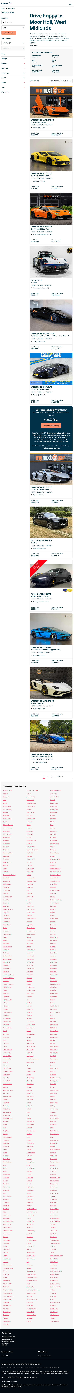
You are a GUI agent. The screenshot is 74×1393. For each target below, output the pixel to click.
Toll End (29, 1249)
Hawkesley (53, 987)
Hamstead (30, 974)
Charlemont (6, 881)
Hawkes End (30, 987)
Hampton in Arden (8, 974)
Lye (51, 1065)
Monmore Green (7, 1084)
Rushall (5, 1168)
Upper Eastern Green (56, 1255)
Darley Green (30, 909)
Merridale (53, 1074)
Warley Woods (54, 1274)
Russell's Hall (30, 1168)
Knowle (29, 1031)
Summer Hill (30, 1221)
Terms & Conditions (7, 1352)
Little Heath (30, 1049)
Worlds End (30, 1318)
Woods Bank (30, 1312)
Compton (53, 893)
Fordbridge (30, 940)
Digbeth (52, 912)
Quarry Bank (30, 1146)
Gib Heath (6, 953)
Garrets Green (31, 949)
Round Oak (53, 1159)
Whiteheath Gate (8, 1290)
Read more (33, 45)
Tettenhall (53, 1227)
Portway (29, 1140)
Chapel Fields (54, 878)
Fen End (52, 934)
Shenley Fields (54, 1180)
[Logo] (7, 3)
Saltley (5, 1171)
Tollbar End (6, 1249)
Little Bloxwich (54, 1046)
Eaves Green (6, 925)
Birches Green (7, 828)
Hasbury (29, 984)
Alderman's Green (55, 790)
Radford (29, 1149)
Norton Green (54, 1102)
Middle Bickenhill (55, 1078)
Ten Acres (30, 1227)
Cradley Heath (54, 903)
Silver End (6, 1190)
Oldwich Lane (7, 1112)
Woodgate (6, 1308)
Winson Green (7, 1299)
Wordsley (5, 1318)
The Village (30, 1237)
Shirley (29, 1184)
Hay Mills (53, 990)
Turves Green (30, 1252)
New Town (30, 1099)
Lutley (28, 1065)
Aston (4, 800)
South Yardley (7, 1196)
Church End (30, 884)
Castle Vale (30, 871)
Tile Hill (29, 1243)
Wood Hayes (6, 1312)
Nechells (29, 1090)
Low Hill (52, 1062)
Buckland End (7, 862)
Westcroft (6, 1287)
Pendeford (53, 1124)
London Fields (7, 1056)
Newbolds (30, 1093)
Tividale (52, 1246)
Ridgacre (53, 1152)
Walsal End (53, 1268)
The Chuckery (31, 1230)
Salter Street (54, 1168)
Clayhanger (6, 890)
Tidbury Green (54, 1240)
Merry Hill (5, 1078)
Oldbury (52, 1106)
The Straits (53, 1234)
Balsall (5, 803)
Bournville (29, 843)
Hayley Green (31, 990)
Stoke (4, 1212)
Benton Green (31, 818)
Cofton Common (55, 890)
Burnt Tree (53, 862)
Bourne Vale (6, 843)
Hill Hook (29, 1003)
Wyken (52, 1318)
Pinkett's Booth (7, 1137)
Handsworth (53, 974)
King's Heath (30, 1021)
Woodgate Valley (32, 1308)
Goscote (52, 956)
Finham (5, 937)
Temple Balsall (7, 1227)
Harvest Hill (53, 981)
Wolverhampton (55, 1302)
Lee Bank (5, 1043)
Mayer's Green (31, 1071)
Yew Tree (5, 1324)
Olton (28, 1112)
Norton (29, 1102)
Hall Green (6, 971)
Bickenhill (29, 821)
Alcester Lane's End (32, 790)
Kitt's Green (53, 1028)
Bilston (29, 825)
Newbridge (53, 1093)
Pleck (52, 1137)
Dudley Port (6, 918)
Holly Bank (53, 1009)
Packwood (53, 1115)
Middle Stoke (7, 1081)
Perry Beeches (31, 1131)
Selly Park (6, 1177)
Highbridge (6, 996)
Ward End (6, 1274)
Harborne (29, 978)
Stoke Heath (54, 1212)
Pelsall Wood (30, 1124)
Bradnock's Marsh (32, 850)
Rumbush (53, 1165)
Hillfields (5, 1003)
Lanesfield (6, 1037)
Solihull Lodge (54, 1193)
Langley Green (54, 1037)
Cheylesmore (7, 884)
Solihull (29, 1193)
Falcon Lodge (7, 934)
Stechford (6, 1205)
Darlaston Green (8, 909)
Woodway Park (31, 1315)
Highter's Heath (7, 999)
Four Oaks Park (7, 946)
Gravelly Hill (30, 959)
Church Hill (6, 887)
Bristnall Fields (54, 853)
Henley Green (54, 993)
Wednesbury (6, 1280)
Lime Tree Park (31, 1046)
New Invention (7, 1096)
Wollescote (30, 1302)
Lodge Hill (29, 1052)
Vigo (28, 1262)
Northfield (6, 1102)
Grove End (30, 965)
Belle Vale (6, 815)
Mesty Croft (30, 1078)
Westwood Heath (55, 1287)
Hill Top (52, 1003)
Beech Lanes (30, 812)
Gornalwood (30, 956)
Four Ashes (6, 943)
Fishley (29, 937)
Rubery (5, 1165)
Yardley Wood (54, 1321)
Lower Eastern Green (33, 1059)
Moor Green (30, 1084)
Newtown (5, 1099)
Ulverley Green (31, 1255)
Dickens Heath (31, 912)
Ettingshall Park (31, 931)
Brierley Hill (30, 853)
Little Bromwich (7, 1049)
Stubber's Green (55, 1218)
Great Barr (53, 959)
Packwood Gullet (8, 1118)
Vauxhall (5, 1262)
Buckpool (29, 862)
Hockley (29, 1006)
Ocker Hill (29, 1106)
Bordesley (6, 840)
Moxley (52, 1087)
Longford (53, 1056)
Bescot (5, 821)
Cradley (29, 903)
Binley (52, 825)
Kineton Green (7, 1021)
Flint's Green (54, 937)
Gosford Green (7, 959)
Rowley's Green (54, 1162)
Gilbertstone (30, 953)
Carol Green (30, 868)
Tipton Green (30, 1246)
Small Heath (30, 1190)
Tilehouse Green (55, 1243)
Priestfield (6, 1143)
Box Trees (6, 846)
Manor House (54, 1068)
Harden (52, 978)
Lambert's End (31, 1034)
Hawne (5, 990)
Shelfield (29, 1180)
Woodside (6, 1315)
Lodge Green (7, 1052)
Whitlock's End (7, 1293)
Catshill (29, 875)
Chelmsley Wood (31, 881)
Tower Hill (53, 1249)
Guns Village (6, 968)
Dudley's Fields (31, 918)
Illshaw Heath (7, 1018)
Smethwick (53, 1190)
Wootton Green (54, 1315)
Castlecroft (6, 871)
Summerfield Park (8, 1221)
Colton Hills (30, 893)
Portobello (6, 1140)
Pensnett (29, 1127)
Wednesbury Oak (32, 1280)
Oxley (28, 1115)
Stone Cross (30, 1215)
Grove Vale (53, 965)
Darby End (6, 906)
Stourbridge (53, 1215)
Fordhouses (53, 940)
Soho (4, 1193)
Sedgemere (6, 1174)
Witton (52, 1299)
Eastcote (53, 921)
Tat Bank (53, 1224)
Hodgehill (5, 1009)
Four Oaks (30, 943)
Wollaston (6, 1302)
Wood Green (54, 1308)
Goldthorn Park (7, 956)
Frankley (52, 946)
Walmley (29, 1268)
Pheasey (5, 1134)
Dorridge (29, 915)
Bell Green (30, 815)
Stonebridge (6, 1215)
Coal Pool (29, 890)
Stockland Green (32, 1209)
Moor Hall (53, 1084)
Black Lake (53, 831)
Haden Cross (30, 968)
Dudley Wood (54, 918)
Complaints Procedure (44, 1356)
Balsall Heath (54, 803)
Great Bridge (6, 962)
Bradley (52, 846)
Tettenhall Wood (8, 1230)
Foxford (29, 946)
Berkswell (53, 818)
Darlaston (53, 906)
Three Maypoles (31, 1240)
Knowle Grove (54, 1031)
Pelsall (5, 1124)
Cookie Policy (5, 1356)
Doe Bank (6, 915)
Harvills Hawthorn (8, 984)
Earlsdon (29, 921)
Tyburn (52, 1252)
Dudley (52, 915)
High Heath (53, 996)
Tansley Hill (30, 1224)
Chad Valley (6, 878)
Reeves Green (31, 1152)
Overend (52, 1112)
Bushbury (5, 865)
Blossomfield (6, 837)
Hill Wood (5, 1006)
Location (4, 18)
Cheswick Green (55, 881)
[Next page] (62, 777)
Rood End (6, 1155)
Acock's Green (7, 790)
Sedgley (29, 1174)
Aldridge (5, 793)
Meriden (29, 1074)
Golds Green (53, 953)
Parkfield (5, 1121)
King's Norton (31, 1024)
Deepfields (6, 912)
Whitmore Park (31, 1293)
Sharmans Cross (55, 1177)
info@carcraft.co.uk (8, 1336)
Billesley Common (8, 825)
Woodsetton (53, 1312)
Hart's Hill (29, 981)
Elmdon (5, 928)
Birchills (52, 828)
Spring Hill (30, 1202)
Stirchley (29, 1205)
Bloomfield (53, 834)
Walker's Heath (7, 1265)
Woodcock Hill (7, 1305)
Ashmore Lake (31, 797)
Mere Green (6, 1074)
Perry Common (54, 1131)
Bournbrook (53, 840)
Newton (52, 1096)
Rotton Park (6, 1159)
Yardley (29, 1321)
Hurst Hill (29, 1015)
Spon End (6, 1199)
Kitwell (5, 1031)
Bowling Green (54, 843)
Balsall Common (31, 803)
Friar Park (6, 949)
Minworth (29, 1081)
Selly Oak (53, 1174)
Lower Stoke (30, 1062)
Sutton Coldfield (55, 1221)
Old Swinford (54, 1109)
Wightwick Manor (8, 1296)
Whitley (52, 1290)
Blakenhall (30, 834)
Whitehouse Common (33, 1290)
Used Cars (11, 8)
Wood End (30, 1305)
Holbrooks (30, 1009)
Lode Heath (53, 1049)
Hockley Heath (54, 1006)
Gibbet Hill (53, 949)
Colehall (5, 893)
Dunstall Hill (6, 921)
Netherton (6, 1093)
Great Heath (30, 962)
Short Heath (30, 1187)
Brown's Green (31, 859)
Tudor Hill (5, 1252)
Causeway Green (55, 875)
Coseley (52, 896)
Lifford (5, 1046)
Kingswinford (7, 1028)
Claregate (53, 887)
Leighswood (30, 1043)
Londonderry (54, 1052)
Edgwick (52, 925)
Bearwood (6, 812)
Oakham (5, 1106)
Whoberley (53, 1293)
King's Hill (53, 1021)
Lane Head (53, 1034)
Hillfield (52, 999)
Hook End (29, 1012)
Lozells (5, 1065)
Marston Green (7, 1071)
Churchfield (53, 884)
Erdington (53, 928)
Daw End (53, 909)
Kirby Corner (30, 1028)
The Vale (5, 1237)
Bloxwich (29, 837)
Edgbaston (30, 925)
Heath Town (30, 993)
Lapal (4, 1040)
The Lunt (29, 1234)
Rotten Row (53, 1155)
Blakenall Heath (7, 834)
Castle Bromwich (55, 868)
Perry (51, 1127)
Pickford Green (54, 1134)
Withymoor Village (32, 1299)
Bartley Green (54, 809)
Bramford (53, 850)
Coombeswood (7, 896)
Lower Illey (6, 1062)
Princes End (53, 1143)
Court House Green (55, 900)
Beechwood (53, 812)
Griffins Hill (6, 965)
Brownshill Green (55, 859)
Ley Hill (52, 1043)
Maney (29, 1068)
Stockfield (6, 1209)
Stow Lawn (6, 1218)
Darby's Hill (30, 906)
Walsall (5, 1271)
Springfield (30, 1199)
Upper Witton (54, 1258)
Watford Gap (54, 1277)
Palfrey (29, 1118)
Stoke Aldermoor (32, 1212)
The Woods (53, 1237)
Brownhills (6, 859)
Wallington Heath (8, 1268)
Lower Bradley (7, 1059)
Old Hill (29, 1109)
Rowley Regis (30, 1162)
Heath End (6, 993)
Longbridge (30, 1056)
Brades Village (31, 846)
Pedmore (53, 1121)
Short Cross (6, 1187)
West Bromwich (54, 1283)
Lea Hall (29, 1040)
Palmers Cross (54, 1118)
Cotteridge (6, 900)
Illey (51, 1015)
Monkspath (53, 1081)
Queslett (52, 1146)
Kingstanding (54, 1024)
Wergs (28, 1283)
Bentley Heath (7, 818)
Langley (29, 1037)
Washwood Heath (32, 1277)
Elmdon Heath (31, 928)
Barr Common (7, 809)
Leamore (53, 1040)
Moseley (5, 1087)
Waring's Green (31, 1274)
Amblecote (6, 797)
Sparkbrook (30, 1196)
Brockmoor (6, 856)
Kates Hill (29, 1018)
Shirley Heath (54, 1184)
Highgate (29, 996)
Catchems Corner (55, 871)
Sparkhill (52, 1196)
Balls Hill (52, 800)
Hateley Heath (7, 987)
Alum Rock (53, 793)
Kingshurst (6, 1024)
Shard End (30, 1177)
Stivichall (53, 1205)
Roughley (29, 1159)
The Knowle (6, 1234)
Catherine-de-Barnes (9, 875)
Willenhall (29, 1296)
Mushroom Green (8, 1090)
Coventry (5, 903)
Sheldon (5, 1180)
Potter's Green (54, 1140)
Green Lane (53, 962)
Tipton (5, 1246)
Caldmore (29, 865)
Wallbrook (30, 1265)
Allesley (29, 793)
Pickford (29, 1134)
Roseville (29, 1155)
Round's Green (7, 1162)
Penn (4, 1127)
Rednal (5, 1152)
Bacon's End (30, 800)
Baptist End (53, 806)
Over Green (6, 1115)
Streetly (29, 1218)
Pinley (28, 1137)
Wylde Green (7, 1321)
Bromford (29, 856)
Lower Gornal (54, 1059)
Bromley (52, 856)
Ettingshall (6, 931)
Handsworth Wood (8, 978)
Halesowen (53, 968)
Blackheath (30, 831)
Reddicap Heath (55, 1149)
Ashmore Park (54, 797)
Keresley (52, 1018)
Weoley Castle (7, 1283)
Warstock (6, 1277)
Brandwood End (7, 853)
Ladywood (6, 1034)
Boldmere (53, 837)
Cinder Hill (30, 887)
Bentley (52, 815)
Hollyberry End (7, 1012)
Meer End (53, 1071)
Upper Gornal (7, 1258)
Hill (27, 999)
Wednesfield (54, 1280)
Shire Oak (6, 1184)
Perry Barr (6, 1131)
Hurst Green (6, 1015)
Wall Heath (53, 1265)
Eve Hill (52, 931)
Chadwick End (31, 878)
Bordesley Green (31, 840)
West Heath (30, 1287)
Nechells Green (54, 1090)
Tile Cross (6, 1243)
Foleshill (5, 940)
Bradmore (6, 850)
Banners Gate (31, 806)
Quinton (5, 1149)
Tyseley (5, 1255)
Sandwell (29, 1171)
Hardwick (6, 981)
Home (3, 8)
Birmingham (6, 831)
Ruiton (28, 1165)
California (53, 865)
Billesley (52, 821)
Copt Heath (30, 896)
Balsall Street (7, 806)
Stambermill (53, 1202)
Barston (29, 809)
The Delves (53, 1230)
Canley (5, 868)
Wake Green (54, 1262)
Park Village (30, 1121)
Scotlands (53, 1171)
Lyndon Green (7, 1068)
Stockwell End (54, 1209)
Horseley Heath (54, 1012)
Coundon (29, 900)
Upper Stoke (30, 1258)
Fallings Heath (31, 934)
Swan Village (7, 1224)
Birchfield (29, 828)
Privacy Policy (42, 1352)
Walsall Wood (31, 1271)
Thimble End (6, 1240)
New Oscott (30, 1096)
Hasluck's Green (55, 984)
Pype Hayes (6, 1146)
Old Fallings (6, 1109)
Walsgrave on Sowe (56, 1271)
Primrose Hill (30, 1143)
